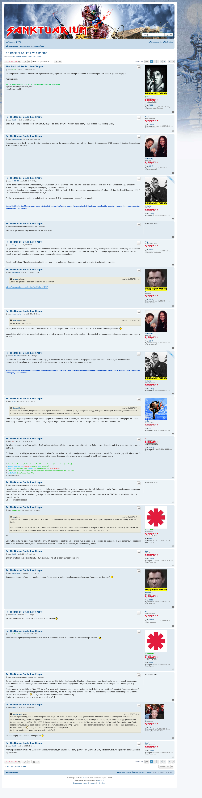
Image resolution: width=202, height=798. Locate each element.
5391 (151, 299)
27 (150, 428)
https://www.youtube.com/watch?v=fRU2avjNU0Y (27, 287)
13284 (151, 213)
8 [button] (169, 61)
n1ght (147, 421)
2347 (151, 166)
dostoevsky (149, 158)
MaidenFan (148, 292)
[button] (146, 61)
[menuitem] (18, 42)
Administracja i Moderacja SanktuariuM (27, 56)
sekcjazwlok (17, 714)
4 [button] (161, 61)
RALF (146, 117)
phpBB (85, 778)
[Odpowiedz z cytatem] (138, 67)
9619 (151, 538)
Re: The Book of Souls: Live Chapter (24, 117)
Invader (16, 279)
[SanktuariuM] (60, 21)
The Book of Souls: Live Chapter (25, 52)
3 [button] (157, 61)
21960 (151, 447)
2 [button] (154, 61)
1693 (151, 727)
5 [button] (164, 61)
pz (145, 438)
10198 (151, 124)
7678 (151, 105)
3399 (151, 249)
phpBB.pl (100, 780)
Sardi (146, 96)
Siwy (146, 242)
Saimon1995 (149, 530)
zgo (146, 720)
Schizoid (148, 206)
